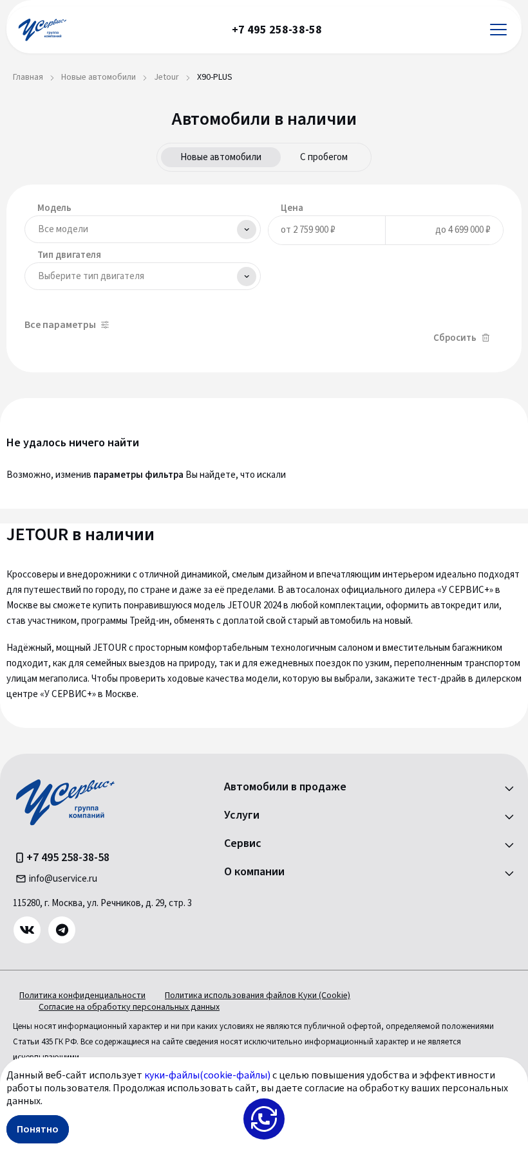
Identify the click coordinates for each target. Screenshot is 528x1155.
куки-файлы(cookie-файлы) (207, 1075)
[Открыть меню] (498, 29)
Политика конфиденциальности (82, 995)
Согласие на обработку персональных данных (129, 1007)
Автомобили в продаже (285, 787)
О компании (254, 872)
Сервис (242, 843)
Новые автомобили (220, 157)
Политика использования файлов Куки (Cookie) (257, 995)
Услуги (241, 815)
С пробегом (324, 157)
